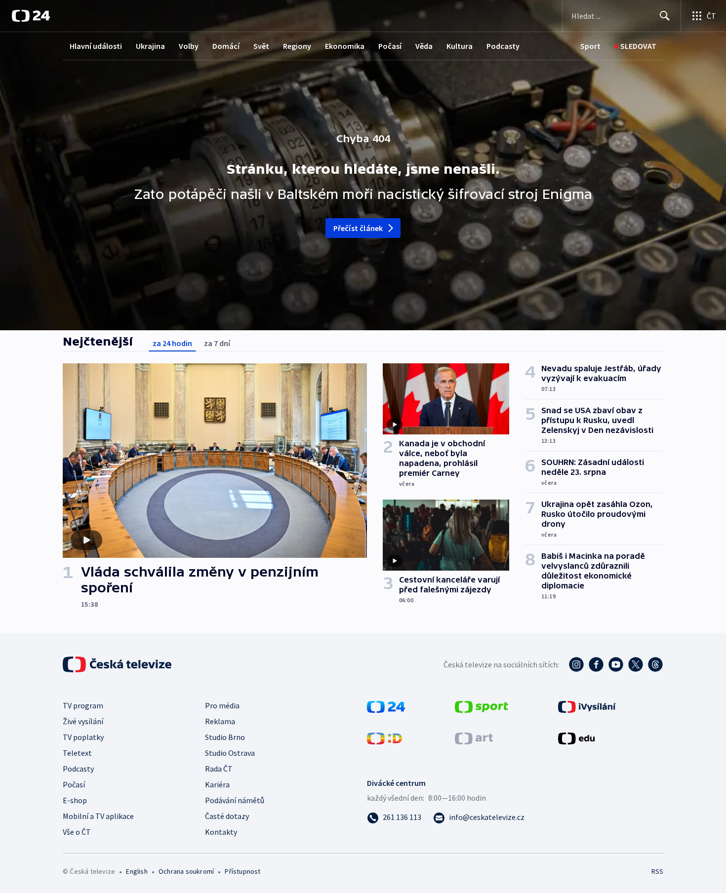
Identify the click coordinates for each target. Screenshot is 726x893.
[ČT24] (31, 16)
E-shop (75, 800)
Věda (424, 46)
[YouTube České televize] (616, 664)
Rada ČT (219, 769)
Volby (189, 46)
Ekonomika (344, 46)
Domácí (226, 46)
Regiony (297, 46)
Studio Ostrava (230, 753)
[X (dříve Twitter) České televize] (636, 664)
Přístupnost (242, 871)
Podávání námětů (234, 800)
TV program (83, 705)
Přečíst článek (358, 228)
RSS (657, 871)
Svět (261, 46)
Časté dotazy (227, 816)
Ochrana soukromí (186, 871)
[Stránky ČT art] (474, 737)
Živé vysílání (83, 721)
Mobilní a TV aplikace (98, 816)
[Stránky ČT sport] (481, 706)
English (136, 871)
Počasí (390, 46)
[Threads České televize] (655, 664)
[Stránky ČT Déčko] (384, 737)
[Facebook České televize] (596, 664)
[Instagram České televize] (576, 664)
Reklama (220, 721)
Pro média (222, 705)
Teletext (77, 753)
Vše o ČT (77, 832)
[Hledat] (665, 16)
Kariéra (217, 784)
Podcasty (503, 46)
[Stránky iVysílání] (587, 706)
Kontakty (221, 832)
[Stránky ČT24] (386, 706)
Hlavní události (96, 46)
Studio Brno (225, 737)
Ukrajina (150, 46)
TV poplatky (83, 737)
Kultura (459, 46)
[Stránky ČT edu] (576, 737)
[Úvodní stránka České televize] (118, 664)
